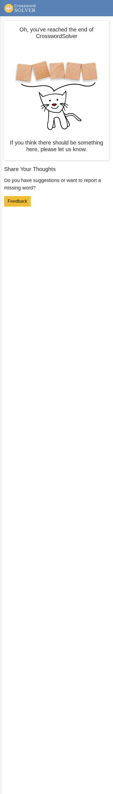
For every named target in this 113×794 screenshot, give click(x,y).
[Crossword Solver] (20, 8)
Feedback (17, 201)
